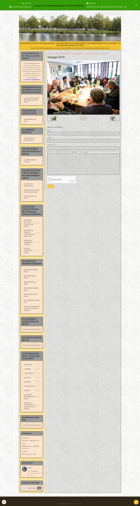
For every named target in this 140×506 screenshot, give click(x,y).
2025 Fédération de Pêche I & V (32, 301)
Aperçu (86, 152)
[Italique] (51, 152)
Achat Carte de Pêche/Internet (28, 185)
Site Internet (51, 145)
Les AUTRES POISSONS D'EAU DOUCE (29, 396)
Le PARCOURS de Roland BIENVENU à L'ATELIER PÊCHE (31, 100)
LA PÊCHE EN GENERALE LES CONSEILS (28, 242)
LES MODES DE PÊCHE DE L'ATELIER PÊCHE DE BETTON (29, 233)
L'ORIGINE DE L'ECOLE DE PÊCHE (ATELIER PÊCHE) (29, 223)
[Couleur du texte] (59, 152)
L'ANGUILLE (27, 381)
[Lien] (67, 152)
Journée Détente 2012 (91, 53)
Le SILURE (27, 390)
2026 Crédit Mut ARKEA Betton (31, 289)
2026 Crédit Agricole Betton (30, 276)
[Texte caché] (70, 152)
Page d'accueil (26, 3)
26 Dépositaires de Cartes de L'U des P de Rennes (31, 191)
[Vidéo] (75, 152)
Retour (83, 118)
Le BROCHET (28, 364)
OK (39, 488)
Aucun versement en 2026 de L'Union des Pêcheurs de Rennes (32, 308)
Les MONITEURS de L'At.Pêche (30, 160)
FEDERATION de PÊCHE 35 (21, 7)
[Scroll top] (136, 502)
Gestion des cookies (76, 503)
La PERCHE (27, 377)
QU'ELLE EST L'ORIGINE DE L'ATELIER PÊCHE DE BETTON (106, 7)
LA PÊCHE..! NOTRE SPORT (62, 53)
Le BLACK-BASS (29, 373)
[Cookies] (4, 502)
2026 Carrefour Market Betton (31, 295)
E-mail (49, 137)
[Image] (73, 152)
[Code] (78, 152)
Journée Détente (77, 53)
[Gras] (48, 152)
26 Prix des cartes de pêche (30, 197)
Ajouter (50, 186)
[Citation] (62, 152)
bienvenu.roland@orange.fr (33, 79)
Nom (48, 130)
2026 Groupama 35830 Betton (30, 270)
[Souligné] (54, 152)
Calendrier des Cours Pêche (30, 120)
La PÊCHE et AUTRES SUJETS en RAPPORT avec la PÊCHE (29, 405)
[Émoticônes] (80, 152)
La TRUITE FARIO (29, 386)
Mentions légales (63, 503)
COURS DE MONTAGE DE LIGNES (28, 250)
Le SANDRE (27, 369)
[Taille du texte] (56, 152)
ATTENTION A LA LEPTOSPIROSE (29, 139)
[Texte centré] (65, 152)
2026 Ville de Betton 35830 (30, 283)
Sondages (92, 3)
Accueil (49, 53)
